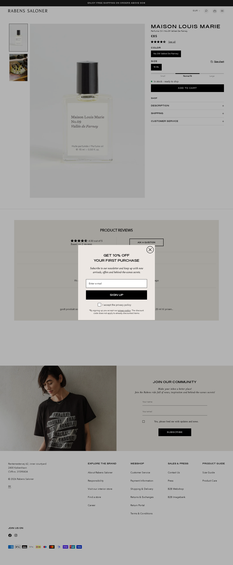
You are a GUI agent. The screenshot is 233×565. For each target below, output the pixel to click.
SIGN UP (116, 295)
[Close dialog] (150, 249)
